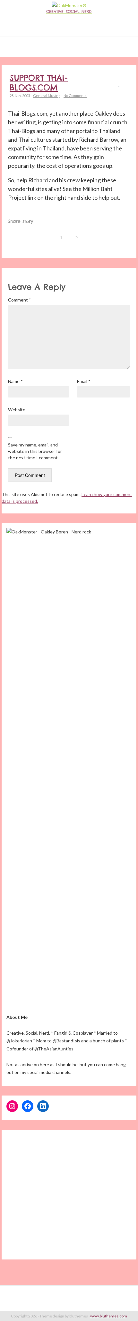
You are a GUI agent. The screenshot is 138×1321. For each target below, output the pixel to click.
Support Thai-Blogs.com (39, 83)
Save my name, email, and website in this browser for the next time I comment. (35, 451)
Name (15, 381)
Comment (19, 299)
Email (84, 381)
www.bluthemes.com (108, 1316)
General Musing (46, 95)
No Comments (75, 95)
